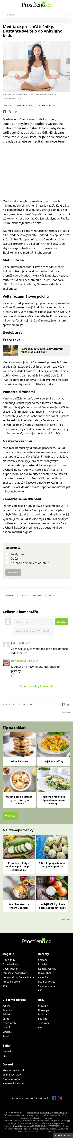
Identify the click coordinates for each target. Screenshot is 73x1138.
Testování (43, 1023)
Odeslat (61, 622)
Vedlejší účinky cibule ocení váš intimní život (52, 906)
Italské (6, 1027)
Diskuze (42, 1014)
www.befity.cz (60, 1112)
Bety (41, 1000)
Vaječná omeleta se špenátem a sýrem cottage (53, 800)
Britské (6, 1014)
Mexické (7, 1031)
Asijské (6, 1005)
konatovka (18, 661)
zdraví (23, 596)
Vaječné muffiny (53, 761)
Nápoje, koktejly (47, 968)
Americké (8, 1010)
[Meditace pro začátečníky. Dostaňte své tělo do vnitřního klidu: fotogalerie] (36, 66)
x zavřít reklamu (63, 1135)
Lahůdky (43, 977)
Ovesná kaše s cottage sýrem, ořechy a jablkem (19, 800)
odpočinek (37, 596)
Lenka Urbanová (25, 105)
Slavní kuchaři (11, 968)
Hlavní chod (45, 973)
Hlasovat (13, 572)
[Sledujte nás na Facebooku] (63, 704)
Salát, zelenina (46, 986)
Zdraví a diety (47, 105)
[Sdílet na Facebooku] (4, 112)
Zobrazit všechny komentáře (36, 686)
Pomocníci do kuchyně (15, 973)
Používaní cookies (12, 1079)
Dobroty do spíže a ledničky (18, 977)
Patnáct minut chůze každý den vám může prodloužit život (42, 350)
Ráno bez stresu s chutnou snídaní (18, 906)
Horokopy (43, 1010)
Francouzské (10, 1023)
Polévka (42, 964)
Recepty (43, 954)
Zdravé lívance (19, 761)
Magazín (8, 954)
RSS (5, 986)
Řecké (6, 1036)
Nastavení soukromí (14, 1083)
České (6, 1018)
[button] (66, 15)
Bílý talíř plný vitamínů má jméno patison (52, 864)
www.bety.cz (46, 1112)
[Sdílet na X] (10, 112)
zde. (68, 1120)
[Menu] (6, 6)
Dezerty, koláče (46, 981)
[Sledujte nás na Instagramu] (68, 704)
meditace (52, 596)
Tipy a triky (9, 959)
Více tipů (10, 816)
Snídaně (43, 959)
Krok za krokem (11, 981)
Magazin (43, 1005)
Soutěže (42, 1018)
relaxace (9, 596)
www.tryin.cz (33, 1112)
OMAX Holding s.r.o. (22, 1126)
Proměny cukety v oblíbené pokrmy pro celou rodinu (18, 866)
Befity (7, 1045)
